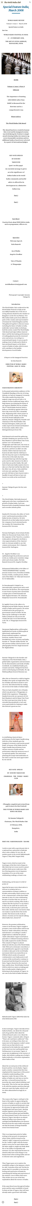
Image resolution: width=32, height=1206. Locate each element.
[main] (16, 9)
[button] (2, 2)
